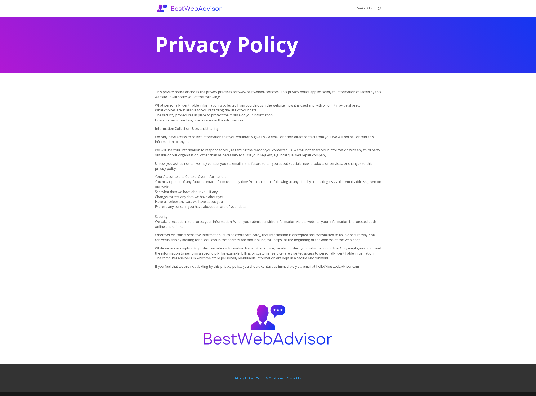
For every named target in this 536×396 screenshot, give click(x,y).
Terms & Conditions (269, 378)
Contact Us (364, 8)
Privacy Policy (243, 378)
